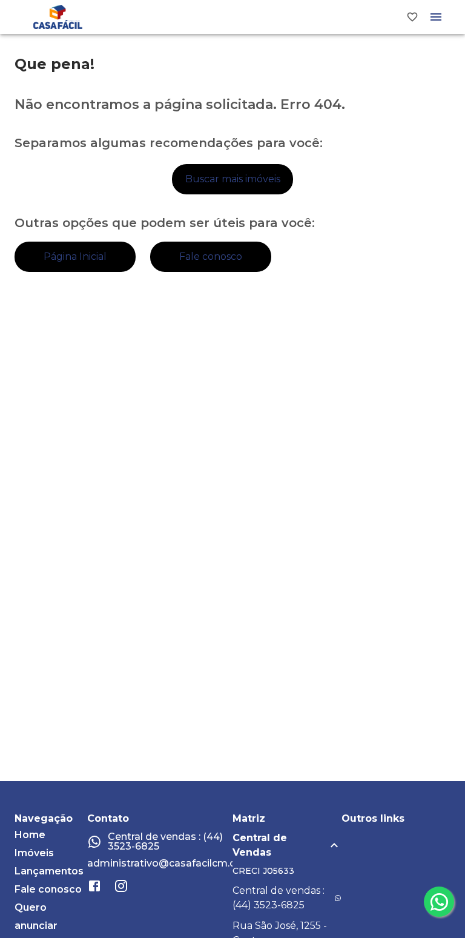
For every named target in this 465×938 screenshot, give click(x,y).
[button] (286, 845)
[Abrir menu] (435, 16)
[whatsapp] (439, 902)
